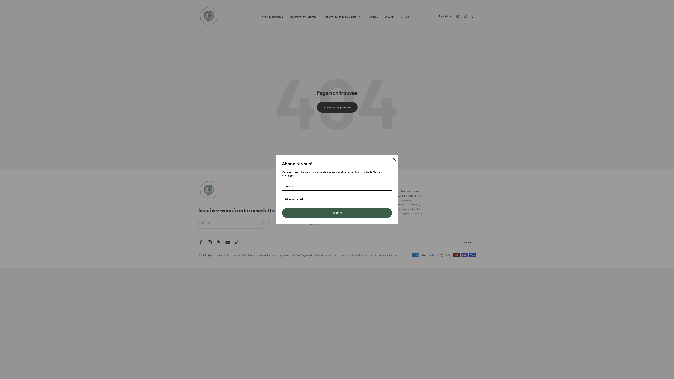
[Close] (394, 159)
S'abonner (337, 212)
